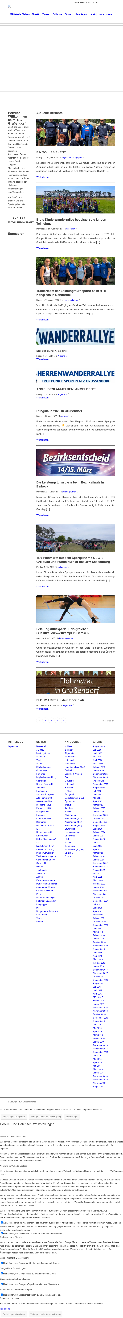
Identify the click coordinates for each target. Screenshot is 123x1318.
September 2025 (100, 784)
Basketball (41, 746)
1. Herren (69, 746)
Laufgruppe (77, 157)
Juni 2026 (97, 753)
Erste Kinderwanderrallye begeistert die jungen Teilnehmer (71, 221)
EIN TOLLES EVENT (51, 152)
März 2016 (98, 1034)
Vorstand (40, 787)
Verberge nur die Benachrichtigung (45, 1116)
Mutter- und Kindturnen (46, 883)
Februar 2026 (99, 766)
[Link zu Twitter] (112, 2)
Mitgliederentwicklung (46, 777)
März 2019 (98, 931)
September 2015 (100, 1051)
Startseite (40, 756)
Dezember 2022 (100, 862)
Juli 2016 (97, 1024)
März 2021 (98, 914)
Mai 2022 (97, 873)
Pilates (39, 866)
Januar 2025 (98, 811)
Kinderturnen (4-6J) (45, 849)
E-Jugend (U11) (43, 808)
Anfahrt (39, 763)
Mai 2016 (97, 1027)
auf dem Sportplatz (45, 794)
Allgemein (66, 157)
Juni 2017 (97, 990)
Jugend (68, 811)
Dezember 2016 (100, 1007)
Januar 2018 (98, 966)
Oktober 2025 (99, 780)
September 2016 (100, 1017)
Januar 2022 (98, 887)
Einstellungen (72, 1116)
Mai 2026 (97, 756)
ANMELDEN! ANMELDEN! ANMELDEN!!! (66, 389)
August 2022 (99, 869)
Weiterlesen (42, 177)
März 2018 (98, 959)
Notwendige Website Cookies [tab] (13, 1165)
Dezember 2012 (100, 1079)
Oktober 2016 (99, 1014)
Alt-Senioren (70, 756)
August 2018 (99, 948)
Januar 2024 (98, 835)
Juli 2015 (97, 1055)
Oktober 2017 (99, 976)
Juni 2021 (97, 907)
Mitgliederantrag (43, 766)
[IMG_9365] (75, 132)
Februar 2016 (99, 1038)
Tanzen (39, 918)
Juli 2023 (97, 842)
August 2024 (99, 825)
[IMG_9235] (75, 609)
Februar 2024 (99, 832)
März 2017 (98, 997)
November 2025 (100, 777)
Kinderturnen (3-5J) (73, 821)
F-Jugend (40, 814)
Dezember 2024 (100, 814)
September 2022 (100, 866)
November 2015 (100, 1048)
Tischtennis (41, 869)
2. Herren (69, 749)
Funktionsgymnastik (45, 880)
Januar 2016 (98, 1041)
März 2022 (98, 880)
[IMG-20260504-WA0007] (75, 538)
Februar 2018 (99, 962)
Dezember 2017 (100, 969)
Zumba (39, 876)
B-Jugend (69, 759)
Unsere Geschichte (45, 784)
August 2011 (99, 1086)
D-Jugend (69, 780)
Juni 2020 (97, 928)
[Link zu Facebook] (103, 2)
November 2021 (100, 894)
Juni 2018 (97, 952)
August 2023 (99, 838)
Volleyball (40, 873)
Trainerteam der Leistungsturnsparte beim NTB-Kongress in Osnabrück (71, 292)
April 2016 (97, 1031)
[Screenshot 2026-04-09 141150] (75, 682)
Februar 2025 (99, 808)
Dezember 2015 (100, 1045)
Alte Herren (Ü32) (44, 797)
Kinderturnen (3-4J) (45, 845)
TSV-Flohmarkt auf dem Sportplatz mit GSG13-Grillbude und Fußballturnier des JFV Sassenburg (73, 559)
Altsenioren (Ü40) (44, 801)
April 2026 (97, 759)
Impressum (13, 746)
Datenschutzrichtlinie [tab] (9, 1298)
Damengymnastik (44, 832)
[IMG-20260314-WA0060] (75, 462)
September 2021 (100, 900)
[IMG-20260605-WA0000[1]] (75, 271)
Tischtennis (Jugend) (46, 856)
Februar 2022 (99, 883)
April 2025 (97, 801)
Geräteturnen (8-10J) (45, 859)
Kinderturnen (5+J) (73, 825)
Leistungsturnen (71, 300)
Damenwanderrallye (45, 897)
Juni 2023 (97, 845)
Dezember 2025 (100, 773)
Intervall (68, 804)
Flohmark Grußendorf (46, 900)
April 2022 (97, 876)
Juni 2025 (97, 794)
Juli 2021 (97, 904)
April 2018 (97, 955)
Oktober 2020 (99, 921)
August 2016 (99, 1021)
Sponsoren (41, 780)
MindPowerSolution (45, 852)
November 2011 (100, 1082)
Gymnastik (41, 862)
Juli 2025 (97, 790)
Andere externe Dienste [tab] (11, 1237)
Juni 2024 (97, 828)
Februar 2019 (99, 935)
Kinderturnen (42, 835)
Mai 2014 (97, 1065)
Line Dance (41, 914)
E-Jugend (69, 784)
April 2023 (97, 849)
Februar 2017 (99, 1000)
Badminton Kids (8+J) (75, 766)
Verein (39, 759)
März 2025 (98, 804)
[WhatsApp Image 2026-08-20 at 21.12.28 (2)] (75, 199)
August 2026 (99, 746)
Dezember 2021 (100, 890)
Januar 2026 (98, 770)
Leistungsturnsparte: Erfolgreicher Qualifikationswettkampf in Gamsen (62, 631)
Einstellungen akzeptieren (14, 1116)
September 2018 (100, 945)
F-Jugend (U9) (42, 811)
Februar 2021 (99, 918)
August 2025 (99, 787)
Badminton (41, 821)
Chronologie (41, 770)
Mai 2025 (97, 797)
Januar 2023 (98, 859)
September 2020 (100, 924)
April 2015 (97, 1062)
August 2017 (99, 983)
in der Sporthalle (43, 818)
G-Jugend (69, 794)
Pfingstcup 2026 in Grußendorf (59, 411)
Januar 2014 (98, 1072)
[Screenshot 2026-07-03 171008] (75, 375)
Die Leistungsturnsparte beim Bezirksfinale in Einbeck (70, 484)
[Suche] (10, 33)
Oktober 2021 (99, 897)
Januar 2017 (98, 1003)
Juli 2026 (97, 749)
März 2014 (98, 1069)
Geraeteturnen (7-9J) (74, 797)
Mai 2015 (97, 1058)
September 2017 (100, 979)
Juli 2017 (97, 986)
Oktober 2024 (99, 818)
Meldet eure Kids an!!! (52, 350)
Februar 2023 (99, 856)
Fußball (39, 921)
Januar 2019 (98, 938)
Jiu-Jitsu (40, 749)
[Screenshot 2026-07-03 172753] (75, 336)
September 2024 (100, 821)
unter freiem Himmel (45, 887)
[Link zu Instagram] (107, 2)
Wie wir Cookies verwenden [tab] (12, 1136)
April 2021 (97, 911)
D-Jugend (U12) (43, 804)
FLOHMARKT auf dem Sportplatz (60, 700)
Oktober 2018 (99, 942)
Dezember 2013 (100, 1076)
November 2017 (100, 972)
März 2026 (98, 763)
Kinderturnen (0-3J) (73, 818)
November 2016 (100, 1010)
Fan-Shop (40, 773)
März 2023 (98, 852)
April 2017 (97, 993)
